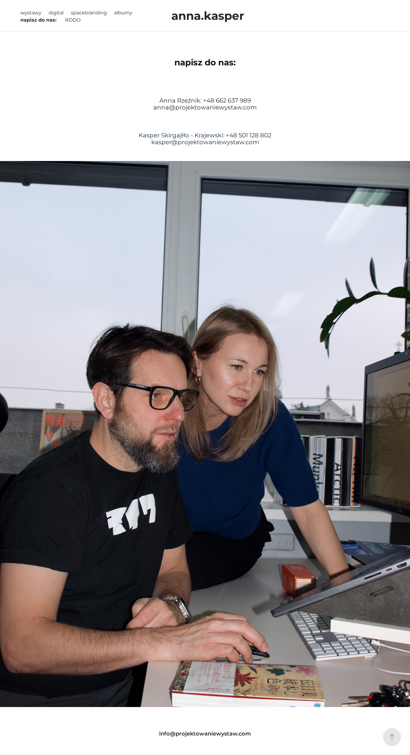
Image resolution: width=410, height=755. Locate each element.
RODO (72, 20)
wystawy (30, 13)
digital (56, 13)
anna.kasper (207, 16)
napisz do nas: (38, 20)
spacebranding (89, 13)
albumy (123, 13)
